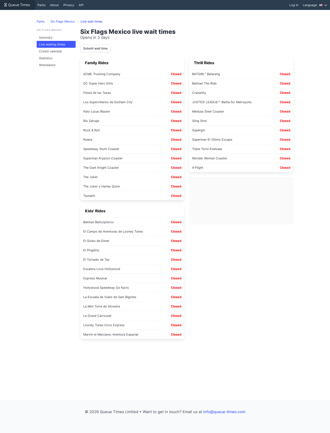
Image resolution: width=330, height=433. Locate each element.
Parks (41, 5)
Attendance (47, 65)
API (81, 5)
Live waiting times (52, 44)
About (54, 5)
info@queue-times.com (224, 411)
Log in (293, 5)
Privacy (68, 5)
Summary (46, 37)
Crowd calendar (50, 51)
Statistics (45, 58)
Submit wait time (95, 48)
